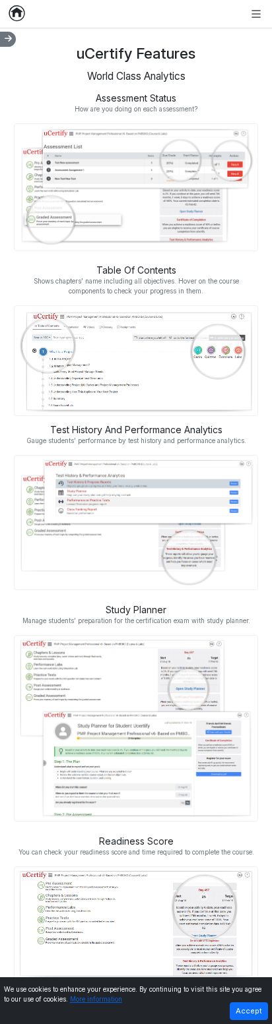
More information (96, 999)
